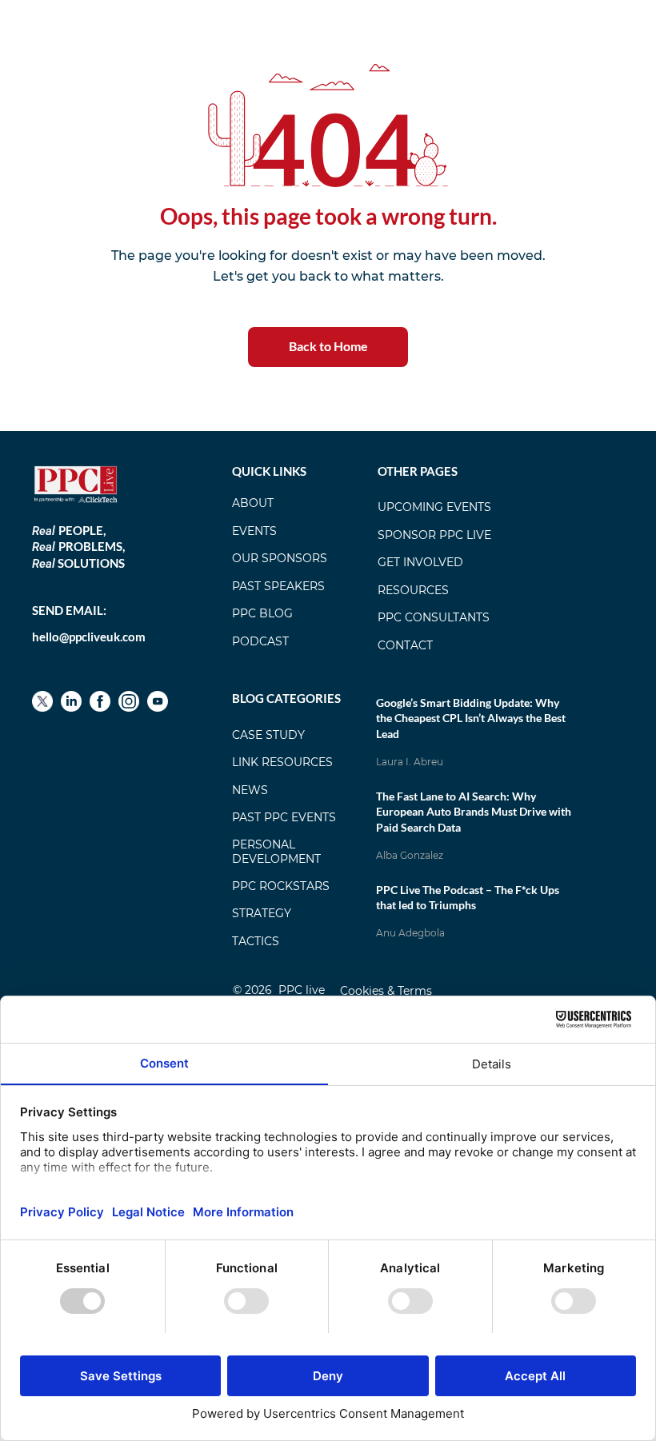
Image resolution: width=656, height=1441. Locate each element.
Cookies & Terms (386, 991)
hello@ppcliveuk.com (89, 636)
